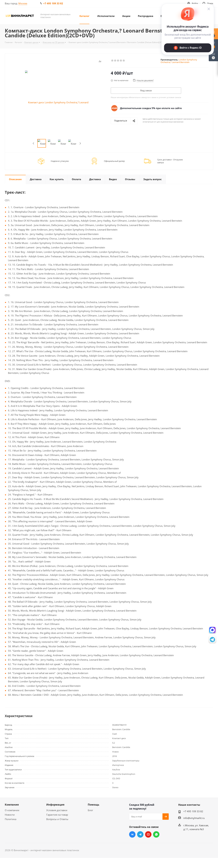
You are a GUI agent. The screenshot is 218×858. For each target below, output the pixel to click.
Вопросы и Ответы (57, 819)
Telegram (140, 834)
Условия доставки (56, 810)
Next (80, 143)
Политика (10, 819)
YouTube (148, 834)
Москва (22, 3)
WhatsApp (156, 834)
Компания (12, 804)
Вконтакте (132, 834)
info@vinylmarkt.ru (194, 818)
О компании (12, 810)
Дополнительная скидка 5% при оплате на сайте (151, 108)
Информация (55, 804)
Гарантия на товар (57, 814)
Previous (33, 143)
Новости (10, 814)
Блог (90, 810)
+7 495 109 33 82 (53, 3)
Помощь (93, 804)
